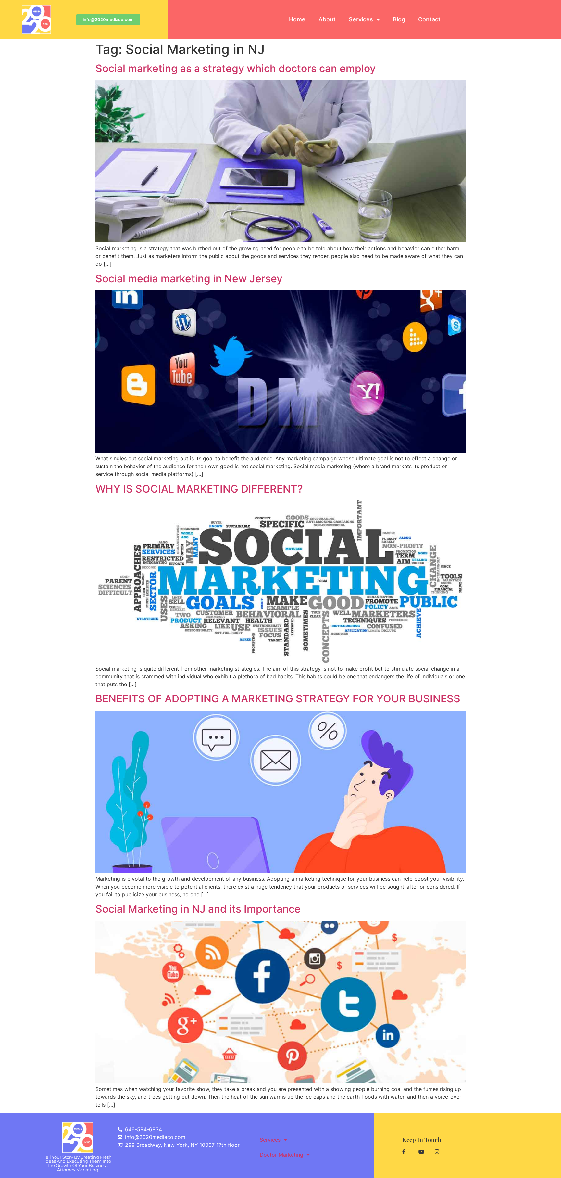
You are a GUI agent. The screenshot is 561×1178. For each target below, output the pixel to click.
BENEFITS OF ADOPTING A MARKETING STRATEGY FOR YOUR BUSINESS (277, 698)
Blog (399, 19)
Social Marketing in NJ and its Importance (198, 909)
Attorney (77, 1169)
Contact (429, 19)
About (327, 19)
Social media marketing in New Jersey (188, 278)
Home (297, 19)
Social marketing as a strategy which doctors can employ (235, 68)
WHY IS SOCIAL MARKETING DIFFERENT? (199, 488)
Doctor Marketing (281, 1154)
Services (361, 19)
